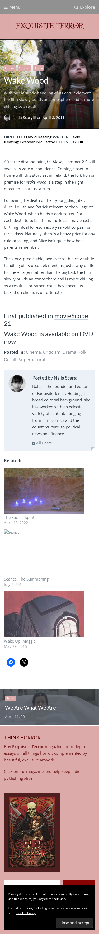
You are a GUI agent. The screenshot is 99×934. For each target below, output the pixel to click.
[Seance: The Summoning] (44, 552)
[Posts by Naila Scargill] (17, 384)
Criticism (24, 68)
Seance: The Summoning (26, 579)
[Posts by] (8, 117)
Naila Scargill (25, 117)
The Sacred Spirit (19, 517)
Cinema (10, 68)
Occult (10, 359)
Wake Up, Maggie (20, 641)
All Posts (43, 443)
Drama (38, 68)
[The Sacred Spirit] (44, 491)
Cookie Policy (26, 913)
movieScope (71, 315)
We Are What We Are (30, 707)
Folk (82, 352)
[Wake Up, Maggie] (44, 614)
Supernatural (32, 359)
